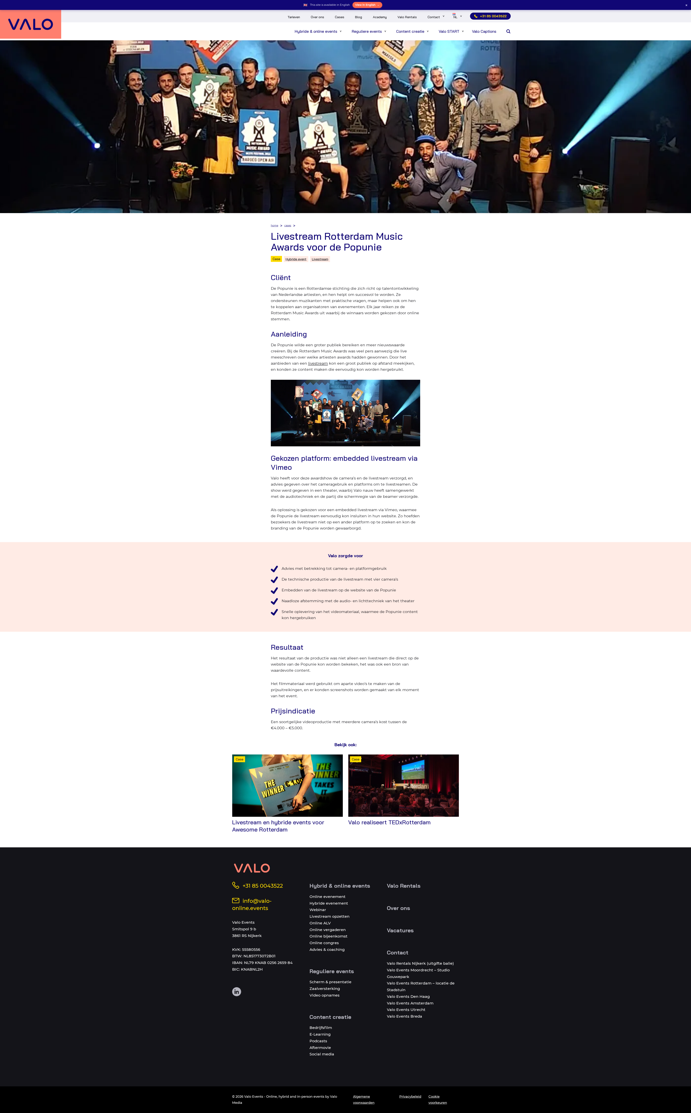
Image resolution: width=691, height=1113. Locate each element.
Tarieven (294, 17)
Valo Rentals (407, 17)
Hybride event (296, 259)
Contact (434, 17)
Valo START (449, 31)
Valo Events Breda (404, 1016)
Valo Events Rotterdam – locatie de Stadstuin (421, 986)
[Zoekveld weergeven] (508, 31)
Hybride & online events (316, 31)
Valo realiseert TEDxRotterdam (389, 822)
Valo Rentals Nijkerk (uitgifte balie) (420, 963)
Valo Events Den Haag (408, 996)
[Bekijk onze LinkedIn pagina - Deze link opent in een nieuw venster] (236, 991)
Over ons (317, 17)
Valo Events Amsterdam (410, 1003)
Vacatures (400, 930)
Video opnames (325, 995)
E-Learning (320, 1034)
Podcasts (318, 1041)
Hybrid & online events (340, 885)
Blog (358, 17)
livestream (318, 363)
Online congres (324, 943)
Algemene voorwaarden (363, 1100)
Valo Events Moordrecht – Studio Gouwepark (418, 973)
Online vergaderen (328, 929)
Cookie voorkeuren (437, 1100)
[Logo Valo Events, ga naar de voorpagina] (30, 24)
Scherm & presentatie (330, 982)
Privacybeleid (410, 1097)
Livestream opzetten (329, 916)
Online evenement (328, 896)
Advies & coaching (327, 949)
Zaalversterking (325, 988)
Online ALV (320, 923)
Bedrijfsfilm (321, 1027)
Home (274, 225)
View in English (367, 4)
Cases (339, 17)
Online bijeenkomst (328, 936)
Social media (322, 1054)
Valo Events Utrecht (406, 1009)
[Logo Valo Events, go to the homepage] (252, 868)
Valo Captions (484, 31)
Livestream (320, 259)
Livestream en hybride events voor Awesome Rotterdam (278, 826)
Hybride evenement (329, 903)
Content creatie (410, 31)
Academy (380, 17)
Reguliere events (367, 31)
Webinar (318, 909)
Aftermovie (320, 1047)
